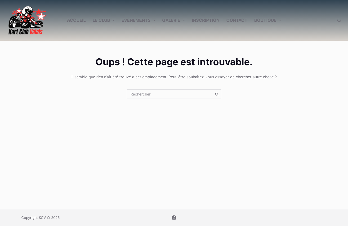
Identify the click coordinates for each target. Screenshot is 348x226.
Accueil (76, 20)
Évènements (136, 20)
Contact (236, 20)
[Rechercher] (339, 20)
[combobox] (169, 94)
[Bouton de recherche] (216, 94)
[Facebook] (174, 217)
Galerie (171, 20)
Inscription (205, 20)
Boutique (265, 20)
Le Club (101, 20)
